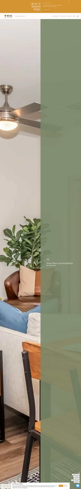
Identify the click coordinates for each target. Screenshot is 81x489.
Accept (61, 485)
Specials (56, 16)
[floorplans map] (48, 259)
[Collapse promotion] (69, 1)
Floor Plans (63, 16)
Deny (65, 485)
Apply (74, 16)
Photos (70, 16)
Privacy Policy (25, 487)
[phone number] (16, 16)
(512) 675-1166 (21, 16)
